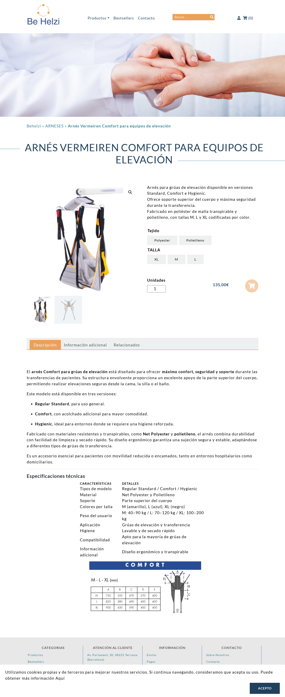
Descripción (45, 344)
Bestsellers (123, 18)
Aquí (60, 678)
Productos (97, 18)
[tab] (45, 345)
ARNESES (54, 125)
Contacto (146, 18)
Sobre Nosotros (217, 655)
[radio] (162, 240)
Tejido (153, 230)
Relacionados (127, 344)
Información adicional (85, 344)
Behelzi (34, 125)
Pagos (151, 661)
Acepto (265, 688)
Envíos (151, 655)
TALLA (154, 249)
